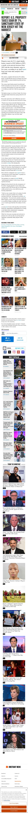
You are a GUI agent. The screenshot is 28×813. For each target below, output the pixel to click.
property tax (4, 227)
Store (16, 778)
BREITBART (15, 2)
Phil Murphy (19, 226)
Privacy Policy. (7, 800)
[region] (14, 800)
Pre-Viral (14, 224)
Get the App (17, 783)
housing (22, 224)
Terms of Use (4, 786)
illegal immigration (5, 226)
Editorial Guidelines (5, 783)
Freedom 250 (10, 8)
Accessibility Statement (6, 778)
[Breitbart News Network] (4, 348)
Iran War (17, 8)
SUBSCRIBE (14, 138)
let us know (18, 320)
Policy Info (3, 781)
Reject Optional (14, 807)
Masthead (3, 773)
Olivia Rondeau (6, 52)
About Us (3, 776)
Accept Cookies (14, 810)
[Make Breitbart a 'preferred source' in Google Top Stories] (8, 55)
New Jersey (13, 226)
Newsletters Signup (19, 786)
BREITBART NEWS (15, 767)
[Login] (23, 2)
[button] (2, 2)
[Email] (14, 135)
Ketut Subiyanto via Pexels (21, 49)
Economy (3, 224)
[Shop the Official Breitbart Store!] (19, 348)
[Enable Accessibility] (27, 2)
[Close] (26, 789)
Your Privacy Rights (13, 803)
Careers (16, 776)
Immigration (9, 224)
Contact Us (17, 773)
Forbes (18, 224)
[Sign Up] (23, 5)
